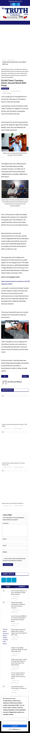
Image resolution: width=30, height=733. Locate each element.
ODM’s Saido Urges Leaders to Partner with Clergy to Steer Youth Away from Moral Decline (19, 662)
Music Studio (5, 88)
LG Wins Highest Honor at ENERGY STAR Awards (26, 376)
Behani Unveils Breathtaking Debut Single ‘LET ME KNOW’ (14, 425)
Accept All (14, 726)
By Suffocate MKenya (16, 91)
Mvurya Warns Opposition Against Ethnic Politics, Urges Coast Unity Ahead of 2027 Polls (19, 632)
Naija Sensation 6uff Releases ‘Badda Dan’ (12, 503)
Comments (21, 586)
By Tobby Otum (14, 612)
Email (5, 545)
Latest (8, 586)
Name (5, 539)
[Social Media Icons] (3, 580)
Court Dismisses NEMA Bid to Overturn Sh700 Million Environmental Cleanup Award (19, 618)
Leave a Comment (6, 93)
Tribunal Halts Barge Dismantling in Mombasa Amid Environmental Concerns (18, 605)
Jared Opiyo (13, 692)
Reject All (14, 722)
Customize (14, 719)
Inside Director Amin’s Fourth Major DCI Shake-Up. (18, 687)
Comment (6, 523)
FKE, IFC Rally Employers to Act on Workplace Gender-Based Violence (19, 592)
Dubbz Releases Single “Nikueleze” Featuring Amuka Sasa (13, 463)
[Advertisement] (15, 42)
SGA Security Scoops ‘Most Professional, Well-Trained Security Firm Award (6, 376)
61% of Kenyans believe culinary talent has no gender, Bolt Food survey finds (18, 675)
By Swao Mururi (14, 598)
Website (5, 552)
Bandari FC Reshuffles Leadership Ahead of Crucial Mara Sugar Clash (19, 649)
